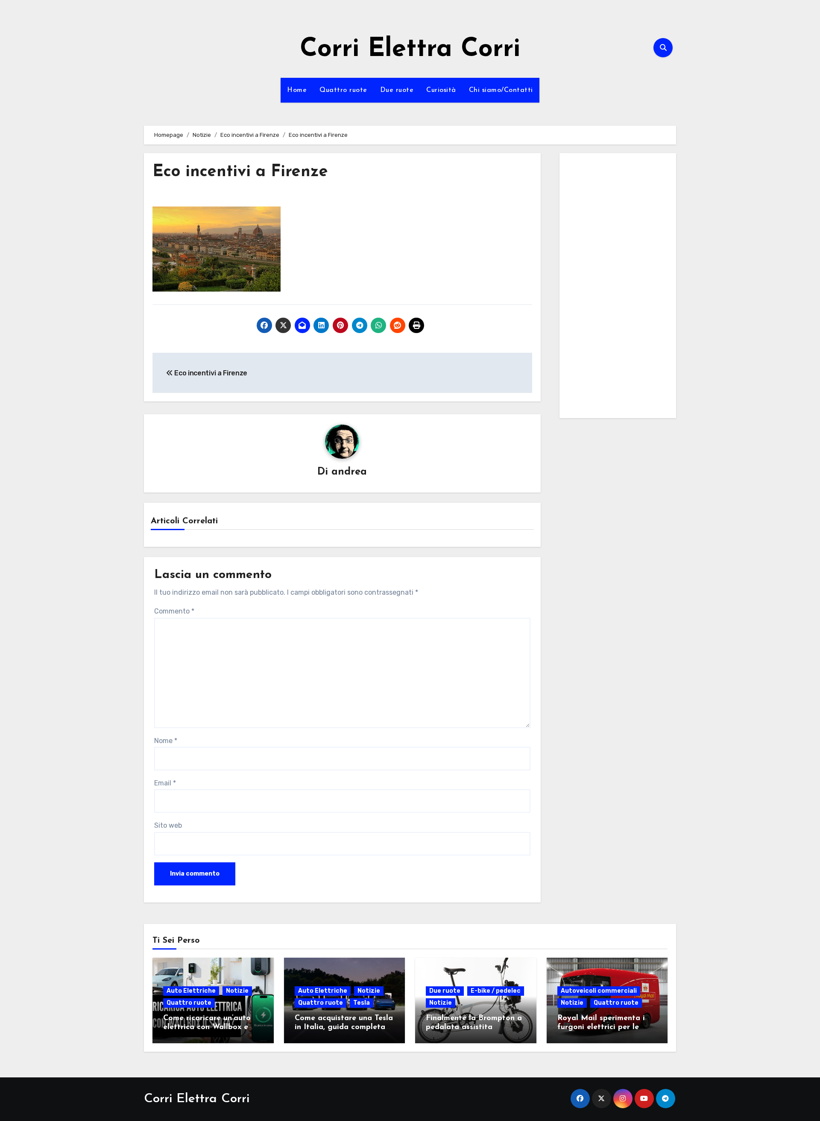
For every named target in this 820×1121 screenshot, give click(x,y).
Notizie (237, 990)
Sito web (168, 825)
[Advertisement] (619, 287)
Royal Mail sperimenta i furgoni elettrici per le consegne (601, 1028)
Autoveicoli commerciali (599, 990)
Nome (165, 741)
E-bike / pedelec (496, 990)
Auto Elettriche (191, 990)
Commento (174, 611)
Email (165, 783)
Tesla (361, 1002)
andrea (349, 472)
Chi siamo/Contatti (501, 90)
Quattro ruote (343, 90)
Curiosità (441, 90)
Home (297, 90)
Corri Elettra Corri (410, 49)
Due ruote (397, 90)
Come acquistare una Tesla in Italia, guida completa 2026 (344, 1028)
